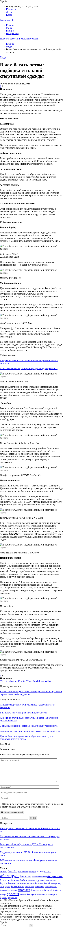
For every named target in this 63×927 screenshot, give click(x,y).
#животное (13, 883)
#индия (23, 883)
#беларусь (9, 875)
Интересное (12, 33)
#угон (54, 894)
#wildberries (23, 872)
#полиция (11, 890)
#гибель (5, 880)
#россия (13, 894)
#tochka (12, 871)
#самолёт (23, 894)
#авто (40, 871)
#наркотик (29, 886)
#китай (47, 883)
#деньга (32, 880)
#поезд (54, 887)
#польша (24, 890)
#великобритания (39, 876)
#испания (30, 883)
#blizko (3, 871)
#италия (39, 883)
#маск (21, 887)
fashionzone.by (7, 20)
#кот (2, 886)
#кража (7, 887)
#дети (39, 880)
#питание (48, 887)
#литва (15, 886)
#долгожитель (49, 880)
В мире (10, 30)
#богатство (25, 876)
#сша (40, 894)
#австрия (32, 872)
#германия (55, 876)
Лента (9, 12)
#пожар (3, 890)
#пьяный (48, 890)
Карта (9, 14)
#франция (12, 897)
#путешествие (37, 890)
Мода (9, 28)
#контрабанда (56, 883)
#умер (3, 897)
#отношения (39, 887)
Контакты (11, 9)
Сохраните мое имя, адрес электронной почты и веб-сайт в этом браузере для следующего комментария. (31, 805)
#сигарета (31, 894)
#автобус (47, 872)
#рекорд (3, 894)
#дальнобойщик (20, 880)
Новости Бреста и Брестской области (19, 38)
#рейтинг (58, 890)
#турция (47, 894)
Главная (10, 25)
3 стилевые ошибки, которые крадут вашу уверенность (28, 368)
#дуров (3, 883)
